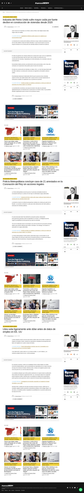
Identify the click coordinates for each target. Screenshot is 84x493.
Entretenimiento (17, 490)
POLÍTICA (7, 164)
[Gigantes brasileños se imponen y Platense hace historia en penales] (50, 131)
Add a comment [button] (18, 98)
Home (4, 12)
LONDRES (32, 137)
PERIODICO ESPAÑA (14, 139)
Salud (10, 490)
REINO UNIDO (13, 17)
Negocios (6, 490)
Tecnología (23, 490)
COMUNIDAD (26, 137)
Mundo (3, 490)
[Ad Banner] (32, 111)
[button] (2, 8)
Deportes (12, 490)
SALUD (32, 139)
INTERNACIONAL (52, 139)
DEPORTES (7, 137)
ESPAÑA (6, 139)
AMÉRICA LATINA (53, 137)
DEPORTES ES (13, 137)
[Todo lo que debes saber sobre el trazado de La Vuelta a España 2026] (13, 131)
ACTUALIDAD (6, 17)
